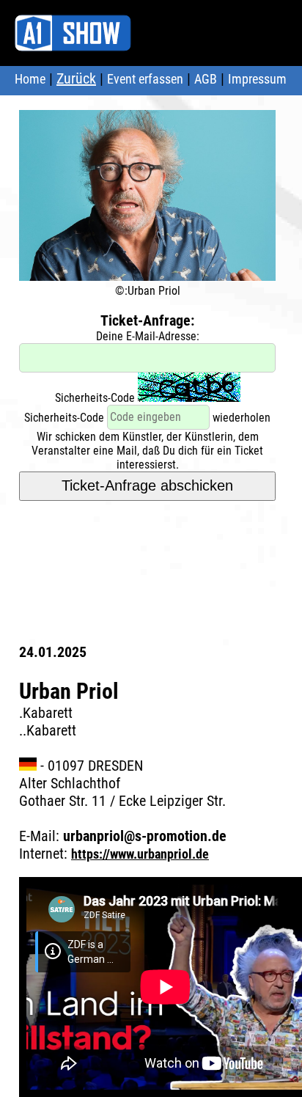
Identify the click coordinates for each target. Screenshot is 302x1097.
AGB (205, 79)
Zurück (76, 78)
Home (30, 79)
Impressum (257, 79)
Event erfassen (145, 79)
